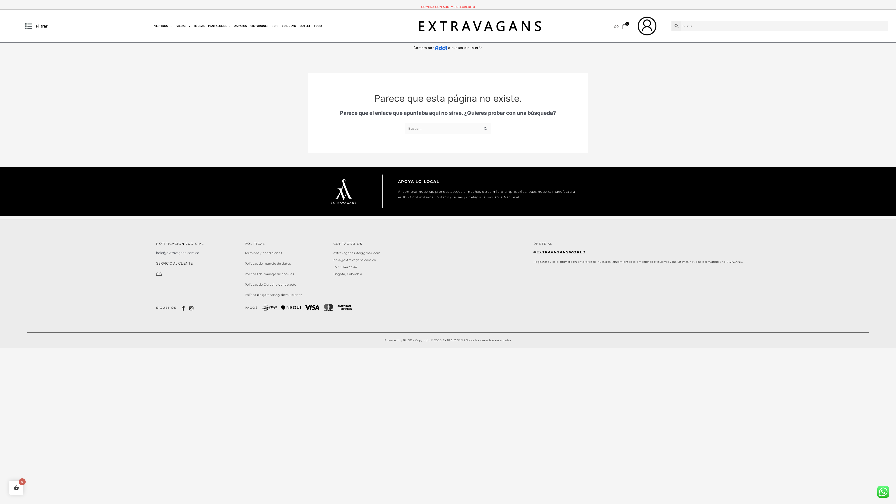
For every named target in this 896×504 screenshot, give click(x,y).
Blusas (199, 26)
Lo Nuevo (289, 26)
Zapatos (240, 26)
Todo (318, 26)
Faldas (180, 26)
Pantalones (217, 26)
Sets (275, 26)
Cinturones (259, 26)
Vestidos (161, 26)
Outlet (305, 26)
